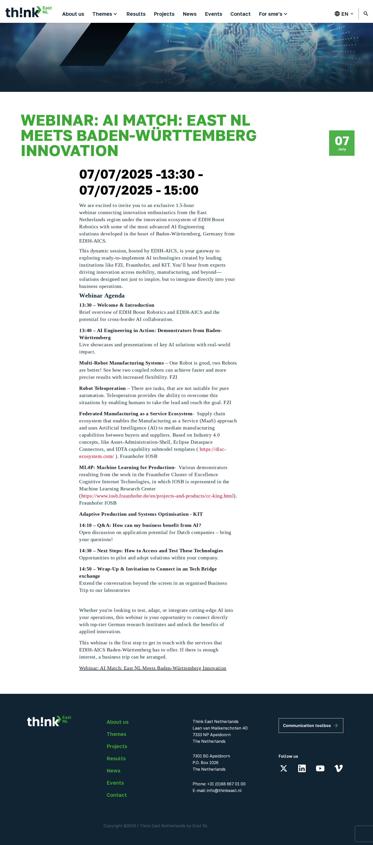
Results (116, 758)
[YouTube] (320, 768)
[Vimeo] (338, 768)
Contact (117, 795)
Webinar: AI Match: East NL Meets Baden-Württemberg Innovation (152, 668)
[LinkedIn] (302, 768)
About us (118, 722)
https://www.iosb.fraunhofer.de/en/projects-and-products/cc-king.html (157, 495)
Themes (116, 734)
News (114, 770)
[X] (284, 768)
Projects (117, 746)
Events (115, 783)
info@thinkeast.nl (224, 790)
